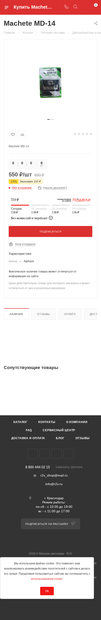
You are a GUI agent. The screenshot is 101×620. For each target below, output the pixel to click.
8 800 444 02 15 (37, 467)
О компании (77, 422)
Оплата (70, 314)
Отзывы (43, 314)
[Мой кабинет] (84, 7)
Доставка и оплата (28, 438)
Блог (60, 438)
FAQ (29, 430)
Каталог (20, 422)
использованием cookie (46, 579)
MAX (68, 454)
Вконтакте (32, 454)
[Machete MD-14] (50, 81)
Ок (47, 591)
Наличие (16, 314)
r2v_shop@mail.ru (54, 475)
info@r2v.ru (53, 484)
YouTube (56, 454)
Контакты (46, 422)
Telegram (44, 454)
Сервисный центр (59, 430)
